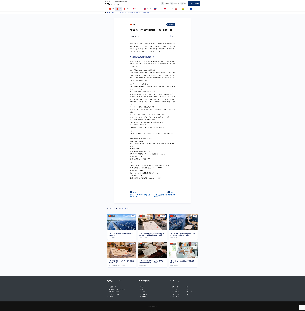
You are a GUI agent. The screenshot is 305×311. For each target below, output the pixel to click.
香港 (141, 287)
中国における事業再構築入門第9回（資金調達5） (164, 194)
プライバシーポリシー (114, 294)
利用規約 (111, 296)
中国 (129, 12)
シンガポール (143, 294)
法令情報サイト (113, 287)
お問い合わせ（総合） (114, 291)
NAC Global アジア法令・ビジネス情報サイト (116, 12)
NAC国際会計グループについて (117, 289)
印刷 (173, 36)
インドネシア (143, 296)
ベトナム (142, 291)
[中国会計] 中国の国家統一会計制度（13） (140, 12)
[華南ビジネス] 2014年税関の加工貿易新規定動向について (140, 194)
